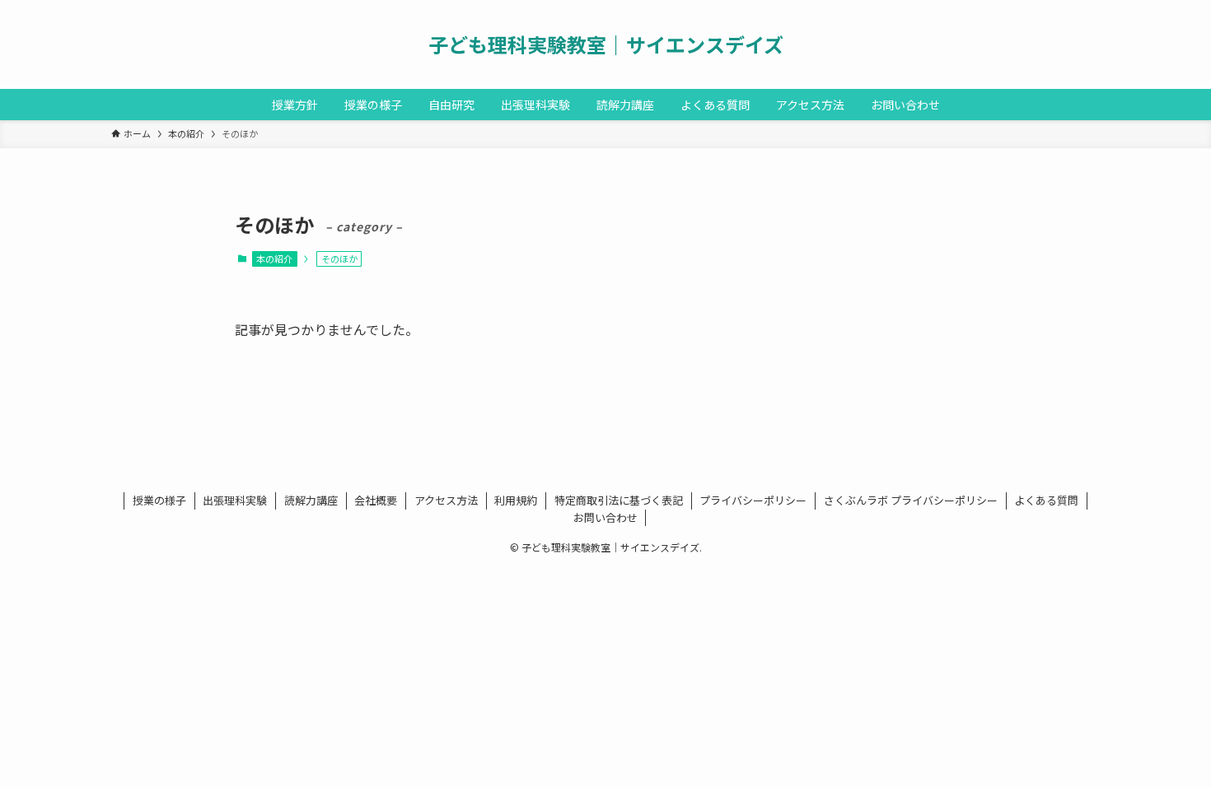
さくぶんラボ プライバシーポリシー (911, 500)
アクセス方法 (446, 500)
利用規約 (515, 500)
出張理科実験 (235, 500)
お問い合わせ (605, 517)
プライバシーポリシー (753, 500)
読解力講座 (311, 500)
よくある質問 (1046, 500)
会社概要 (375, 500)
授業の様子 (159, 500)
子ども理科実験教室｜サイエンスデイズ (605, 44)
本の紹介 (274, 258)
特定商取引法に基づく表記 (618, 500)
